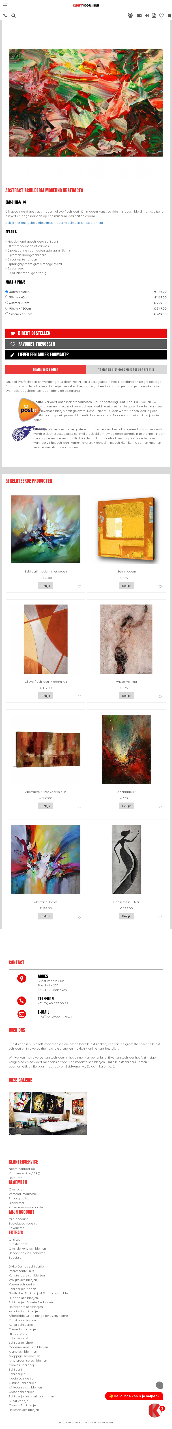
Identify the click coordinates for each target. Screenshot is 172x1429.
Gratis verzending (45, 369)
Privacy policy (19, 1198)
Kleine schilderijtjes (23, 1351)
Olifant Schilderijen (23, 1383)
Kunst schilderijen (21, 1325)
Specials (15, 1257)
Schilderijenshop (21, 1343)
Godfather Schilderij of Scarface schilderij (39, 1293)
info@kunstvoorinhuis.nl (55, 1016)
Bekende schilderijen (24, 1410)
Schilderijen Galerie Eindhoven (31, 1302)
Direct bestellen (34, 333)
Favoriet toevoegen (36, 343)
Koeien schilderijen (22, 1284)
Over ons (15, 1189)
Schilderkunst (18, 1338)
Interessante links (21, 1271)
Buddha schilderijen (23, 1298)
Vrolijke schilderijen (23, 1280)
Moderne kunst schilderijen (28, 1347)
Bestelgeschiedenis (23, 1223)
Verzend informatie (23, 1194)
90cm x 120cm (87, 308)
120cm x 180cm (87, 314)
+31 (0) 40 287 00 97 (53, 1003)
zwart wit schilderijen (24, 1311)
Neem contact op (22, 1169)
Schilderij (15, 1369)
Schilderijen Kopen (22, 1289)
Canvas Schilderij (21, 1365)
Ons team (16, 1239)
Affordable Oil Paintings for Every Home (38, 1316)
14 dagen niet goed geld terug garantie (126, 369)
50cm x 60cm (87, 297)
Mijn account (18, 1219)
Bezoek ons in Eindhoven (27, 1253)
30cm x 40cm (87, 292)
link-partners (18, 1334)
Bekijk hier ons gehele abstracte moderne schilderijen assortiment (54, 223)
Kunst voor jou (19, 1401)
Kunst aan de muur (23, 1320)
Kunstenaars (18, 1244)
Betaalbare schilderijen (26, 1307)
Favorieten (16, 1228)
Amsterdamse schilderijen (28, 1360)
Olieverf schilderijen (23, 1329)
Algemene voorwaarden (27, 1207)
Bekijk (45, 586)
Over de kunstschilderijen (27, 1248)
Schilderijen (17, 1374)
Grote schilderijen (21, 1392)
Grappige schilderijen (24, 1356)
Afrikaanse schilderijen (25, 1387)
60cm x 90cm (87, 303)
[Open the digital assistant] (155, 1410)
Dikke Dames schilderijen (27, 1266)
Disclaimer (16, 1203)
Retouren (15, 1178)
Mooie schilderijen (22, 1378)
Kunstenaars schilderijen (27, 1275)
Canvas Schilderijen (23, 1405)
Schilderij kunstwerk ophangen (31, 1396)
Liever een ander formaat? (43, 354)
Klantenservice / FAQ (24, 1173)
